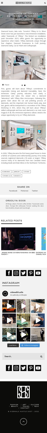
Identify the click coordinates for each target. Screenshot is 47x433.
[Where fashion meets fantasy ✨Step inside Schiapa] (23, 306)
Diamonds (6, 171)
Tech (36, 406)
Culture (35, 405)
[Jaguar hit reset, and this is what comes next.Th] (38, 335)
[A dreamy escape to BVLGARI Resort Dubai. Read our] (38, 306)
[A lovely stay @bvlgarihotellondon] (9, 306)
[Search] (45, 3)
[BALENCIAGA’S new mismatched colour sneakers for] (23, 335)
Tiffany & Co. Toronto (11, 175)
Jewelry (17, 171)
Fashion (14, 405)
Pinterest (24, 191)
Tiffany (26, 171)
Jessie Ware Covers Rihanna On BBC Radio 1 (18, 253)
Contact (25, 408)
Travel (26, 406)
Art (24, 405)
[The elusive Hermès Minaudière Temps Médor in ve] (38, 320)
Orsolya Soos (17, 19)
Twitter (35, 191)
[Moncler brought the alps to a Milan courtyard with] (23, 320)
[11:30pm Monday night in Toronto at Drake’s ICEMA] (9, 320)
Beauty (14, 406)
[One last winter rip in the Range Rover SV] (9, 335)
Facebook (13, 191)
